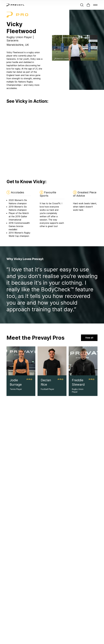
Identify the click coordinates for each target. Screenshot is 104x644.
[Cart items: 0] (88, 5)
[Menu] (95, 5)
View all (89, 338)
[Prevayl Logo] (15, 5)
